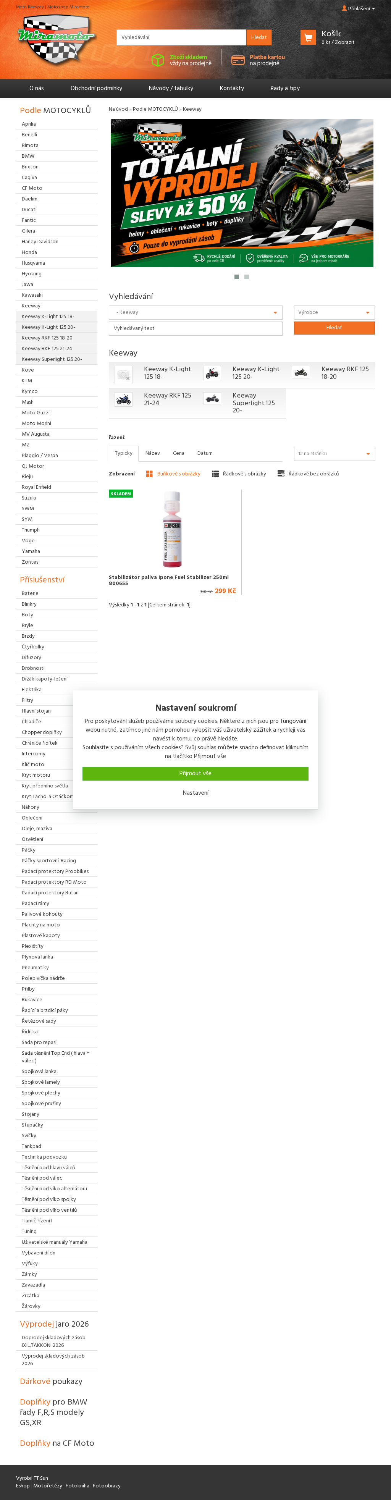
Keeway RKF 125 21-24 (167, 399)
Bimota (30, 145)
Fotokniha (77, 1486)
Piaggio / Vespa (40, 455)
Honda (29, 252)
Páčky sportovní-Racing (49, 861)
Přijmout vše (195, 774)
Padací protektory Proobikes (55, 871)
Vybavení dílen (38, 1253)
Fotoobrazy (107, 1486)
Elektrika (32, 689)
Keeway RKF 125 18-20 (345, 373)
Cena (178, 453)
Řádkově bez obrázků (313, 474)
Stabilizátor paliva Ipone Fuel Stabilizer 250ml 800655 (169, 580)
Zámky (29, 1274)
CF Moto (32, 188)
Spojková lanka (39, 1071)
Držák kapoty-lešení (45, 679)
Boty (27, 615)
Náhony (30, 807)
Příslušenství (42, 580)
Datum (205, 453)
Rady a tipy (285, 89)
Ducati (29, 209)
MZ (25, 445)
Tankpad (31, 1146)
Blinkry (29, 604)
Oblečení (32, 818)
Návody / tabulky (171, 89)
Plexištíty (33, 946)
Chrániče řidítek (40, 743)
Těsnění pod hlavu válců (48, 1168)
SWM (28, 508)
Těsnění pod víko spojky (49, 1199)
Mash (28, 402)
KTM (27, 381)
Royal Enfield (36, 487)
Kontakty (232, 89)
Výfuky (30, 1263)
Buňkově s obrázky (178, 474)
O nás (36, 89)
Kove (28, 370)
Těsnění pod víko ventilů (49, 1210)
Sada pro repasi (39, 1042)
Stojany (30, 1114)
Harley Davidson (40, 242)
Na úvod (118, 109)
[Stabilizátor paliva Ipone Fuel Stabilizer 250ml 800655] (172, 529)
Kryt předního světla (45, 786)
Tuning (29, 1231)
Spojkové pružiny (41, 1103)
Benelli (29, 135)
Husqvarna (33, 263)
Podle (55, 111)
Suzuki (29, 498)
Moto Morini (36, 423)
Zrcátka (30, 1295)
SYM (27, 519)
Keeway (31, 306)
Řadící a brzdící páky (45, 1010)
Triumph (31, 530)
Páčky (29, 850)
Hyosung (32, 274)
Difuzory (31, 657)
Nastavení (195, 793)
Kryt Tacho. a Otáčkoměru (51, 796)
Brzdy (28, 636)
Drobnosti (33, 668)
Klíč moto (33, 764)
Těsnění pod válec (42, 1178)
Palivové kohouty (42, 914)
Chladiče (31, 722)
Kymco (30, 391)
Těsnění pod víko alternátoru (54, 1189)
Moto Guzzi (36, 413)
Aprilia (29, 124)
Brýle (27, 625)
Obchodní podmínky (96, 89)
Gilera (28, 231)
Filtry (27, 700)
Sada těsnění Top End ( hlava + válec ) (55, 1057)
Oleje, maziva (37, 828)
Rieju (27, 476)
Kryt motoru (36, 775)
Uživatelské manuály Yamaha (54, 1242)
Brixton (30, 167)
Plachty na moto (41, 925)
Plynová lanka (37, 957)
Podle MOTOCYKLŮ (155, 109)
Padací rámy (35, 903)
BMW (28, 156)
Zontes (30, 562)
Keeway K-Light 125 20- (256, 373)
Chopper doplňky (42, 732)
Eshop (23, 1486)
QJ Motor (33, 466)
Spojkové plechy (41, 1093)
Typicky (123, 453)
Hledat (259, 37)
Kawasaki (32, 295)
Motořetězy (47, 1486)
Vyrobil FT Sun (32, 1478)
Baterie (30, 593)
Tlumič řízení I (37, 1221)
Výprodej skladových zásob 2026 (53, 1360)
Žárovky (31, 1306)
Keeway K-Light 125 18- (167, 373)
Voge (28, 541)
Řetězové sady (39, 1021)
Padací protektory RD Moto (54, 882)
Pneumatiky (35, 967)
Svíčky (29, 1135)
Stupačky (32, 1125)
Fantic (29, 220)
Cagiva (29, 177)
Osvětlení (32, 839)
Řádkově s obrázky (244, 474)
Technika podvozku (44, 1157)
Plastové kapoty (41, 935)
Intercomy (33, 754)
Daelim (29, 199)
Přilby (28, 989)
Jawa (27, 284)
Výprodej (54, 1324)
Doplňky (53, 1412)
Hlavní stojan (36, 711)
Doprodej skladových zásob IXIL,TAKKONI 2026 (54, 1342)
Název (152, 453)
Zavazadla (33, 1285)
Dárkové (51, 1382)
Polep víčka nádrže (43, 978)
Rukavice (32, 1000)
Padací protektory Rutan (50, 893)
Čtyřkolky (33, 647)
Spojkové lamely (41, 1082)
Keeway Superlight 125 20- (254, 403)
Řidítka (30, 1032)
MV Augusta (36, 434)
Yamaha (31, 551)
